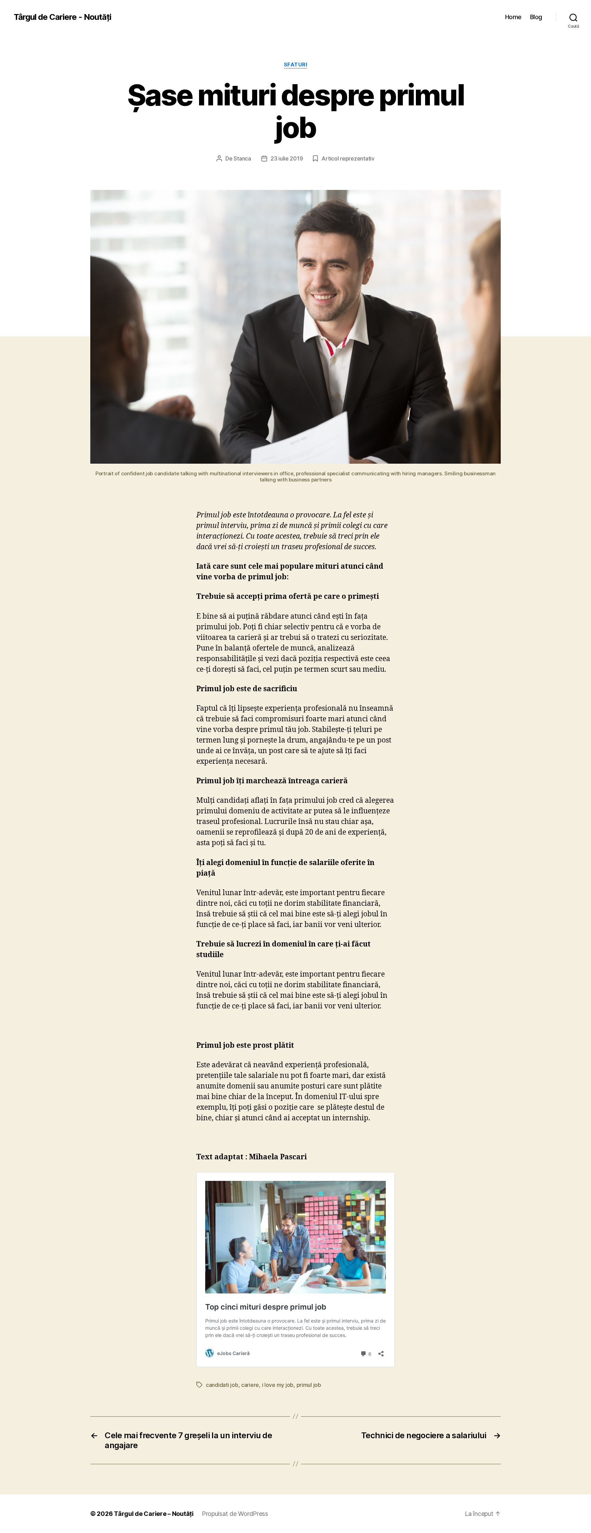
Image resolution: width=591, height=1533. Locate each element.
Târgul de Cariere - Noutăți (62, 17)
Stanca (242, 158)
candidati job (222, 1384)
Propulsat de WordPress (235, 1513)
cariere (250, 1384)
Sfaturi (295, 65)
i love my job (278, 1384)
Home (513, 17)
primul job (309, 1384)
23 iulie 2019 (287, 158)
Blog (536, 17)
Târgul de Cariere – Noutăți (154, 1513)
